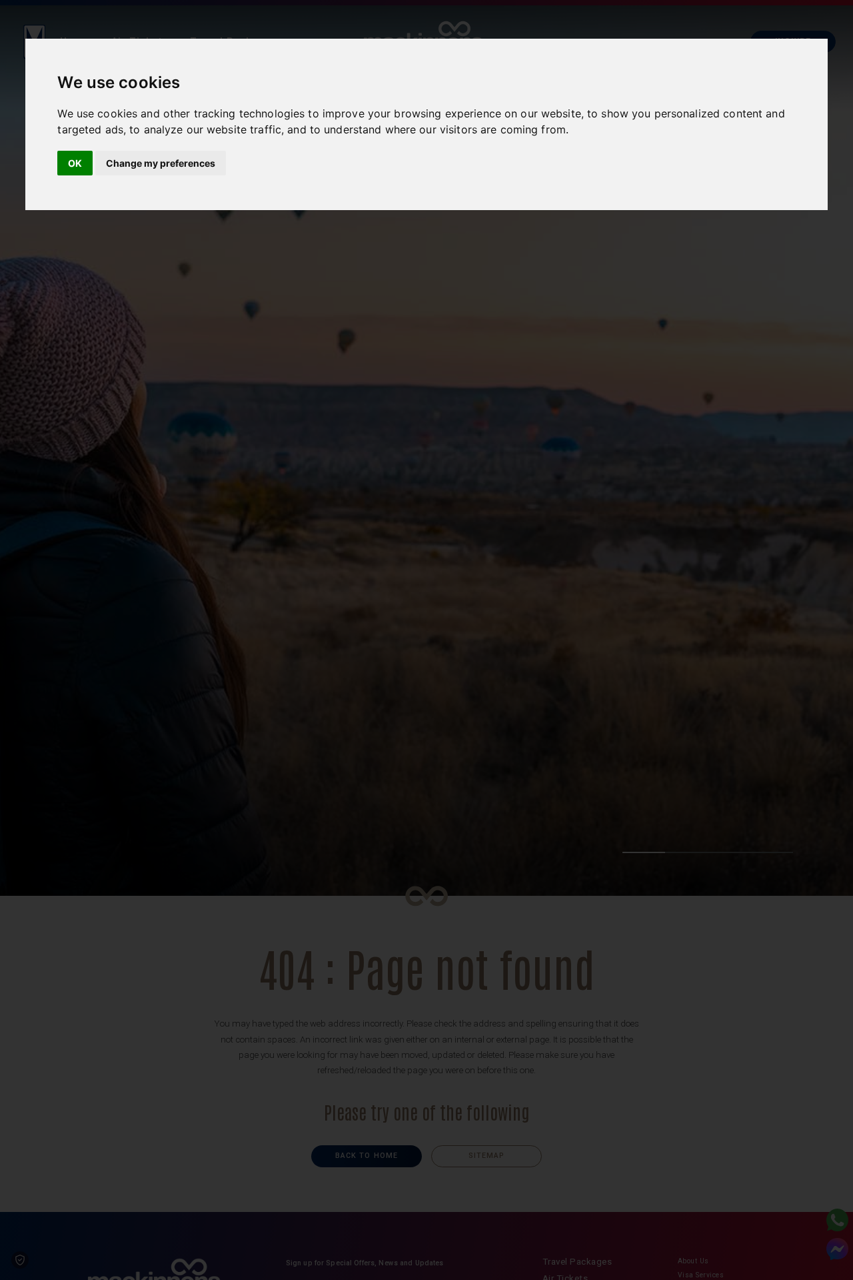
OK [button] (75, 163)
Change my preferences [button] (160, 163)
